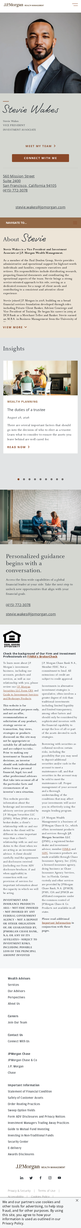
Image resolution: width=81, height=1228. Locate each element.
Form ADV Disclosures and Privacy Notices (36, 1116)
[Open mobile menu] (75, 5)
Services (13, 984)
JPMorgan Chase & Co (22, 1060)
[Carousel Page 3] (29, 479)
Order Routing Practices (24, 1104)
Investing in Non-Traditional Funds (31, 1135)
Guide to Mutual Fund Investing (29, 1129)
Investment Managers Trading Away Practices (38, 1122)
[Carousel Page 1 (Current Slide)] (18, 479)
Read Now (16, 447)
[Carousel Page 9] (63, 479)
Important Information (56, 923)
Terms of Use (46, 1191)
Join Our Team (17, 1022)
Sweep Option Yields (21, 1110)
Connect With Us (19, 1041)
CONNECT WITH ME (40, 158)
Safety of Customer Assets (25, 1097)
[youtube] (59, 1178)
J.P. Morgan (16, 1066)
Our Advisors (16, 991)
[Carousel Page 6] (46, 479)
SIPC (45, 853)
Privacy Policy (12, 1223)
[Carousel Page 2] (24, 479)
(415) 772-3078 (18, 604)
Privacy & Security (19, 1191)
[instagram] (53, 1178)
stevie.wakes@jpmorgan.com (40, 207)
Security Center (18, 1141)
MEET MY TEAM (39, 146)
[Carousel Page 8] (57, 479)
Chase (12, 1072)
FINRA (66, 849)
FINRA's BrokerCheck (42, 656)
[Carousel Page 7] (51, 479)
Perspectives (16, 997)
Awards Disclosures (21, 1154)
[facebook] (43, 1178)
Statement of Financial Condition (30, 1091)
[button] (77, 1200)
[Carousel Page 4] (35, 479)
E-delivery (14, 1148)
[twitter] (34, 1178)
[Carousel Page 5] (40, 479)
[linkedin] (24, 1178)
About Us (14, 1003)
